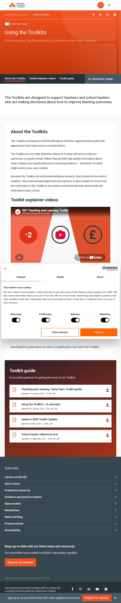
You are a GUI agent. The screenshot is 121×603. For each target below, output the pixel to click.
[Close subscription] (115, 598)
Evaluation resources (17, 490)
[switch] (45, 320)
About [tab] (100, 277)
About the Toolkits (15, 78)
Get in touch (12, 483)
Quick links (12, 468)
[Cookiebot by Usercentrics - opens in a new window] (105, 268)
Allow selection (60, 332)
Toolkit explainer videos (42, 78)
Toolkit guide (66, 78)
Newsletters (12, 510)
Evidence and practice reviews (23, 496)
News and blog (14, 516)
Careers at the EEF (16, 477)
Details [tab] (60, 277)
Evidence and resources (16, 15)
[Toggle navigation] (109, 5)
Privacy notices (14, 523)
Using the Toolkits (41, 15)
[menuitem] (93, 15)
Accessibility (12, 530)
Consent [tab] (21, 277)
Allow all (98, 332)
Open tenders (13, 503)
